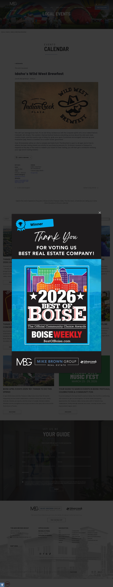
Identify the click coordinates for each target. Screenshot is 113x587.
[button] (2, 585)
